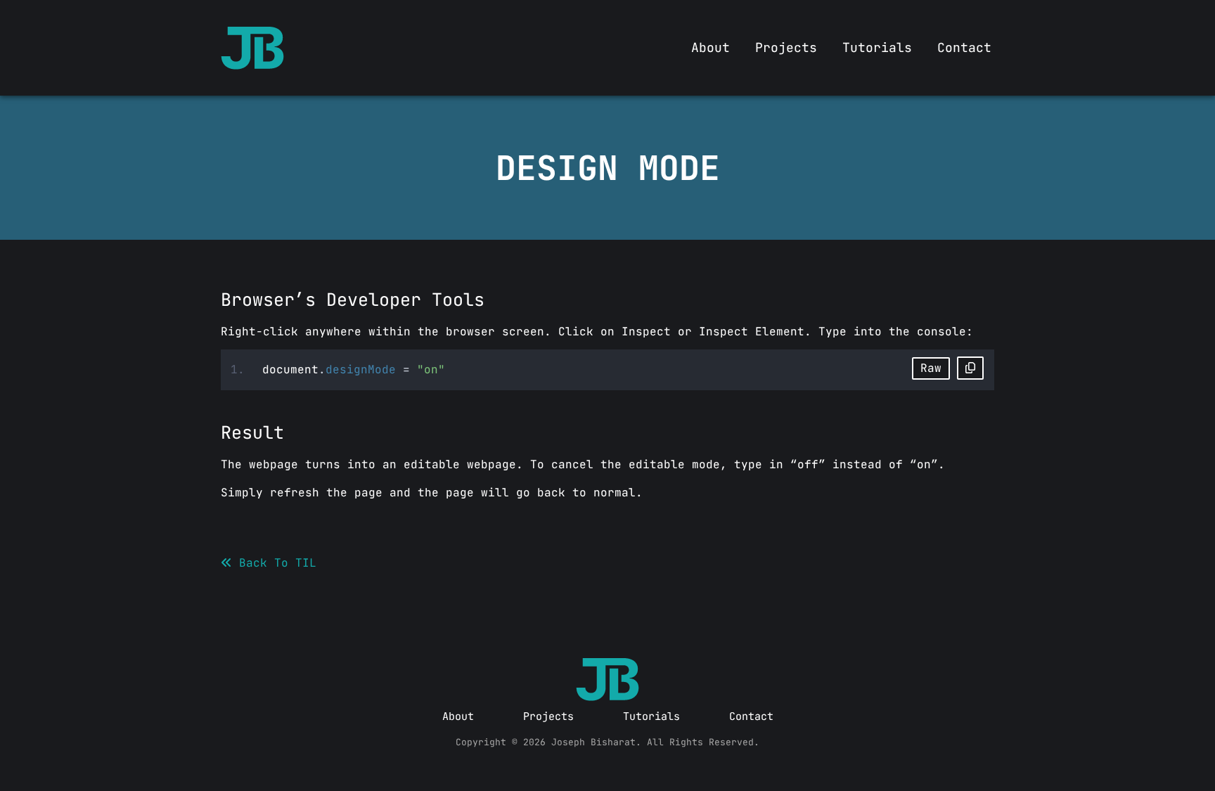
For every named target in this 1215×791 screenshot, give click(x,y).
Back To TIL (274, 562)
